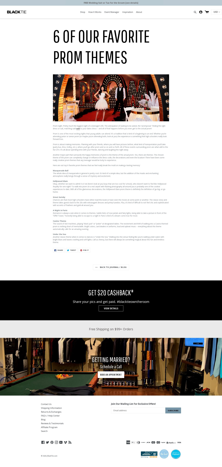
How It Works (94, 12)
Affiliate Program (49, 427)
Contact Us (46, 404)
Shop (82, 12)
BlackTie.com (52, 456)
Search (44, 431)
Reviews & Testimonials (52, 423)
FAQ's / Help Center (50, 415)
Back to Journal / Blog (113, 267)
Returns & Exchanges (51, 411)
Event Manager (111, 12)
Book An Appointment (111, 374)
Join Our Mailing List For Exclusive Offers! (133, 404)
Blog (43, 419)
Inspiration (127, 12)
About (139, 12)
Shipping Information (51, 408)
